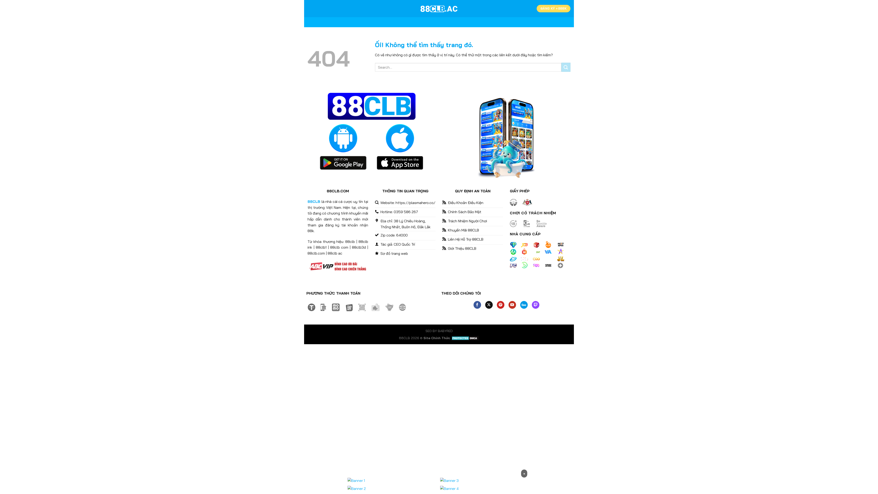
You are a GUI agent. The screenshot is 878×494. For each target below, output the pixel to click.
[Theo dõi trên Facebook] (477, 305)
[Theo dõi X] (489, 305)
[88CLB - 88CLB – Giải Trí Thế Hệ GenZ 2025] (439, 8)
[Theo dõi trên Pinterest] (500, 305)
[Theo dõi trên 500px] (524, 305)
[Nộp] (565, 67)
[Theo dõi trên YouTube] (512, 305)
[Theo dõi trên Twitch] (535, 305)
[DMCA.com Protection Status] (465, 338)
